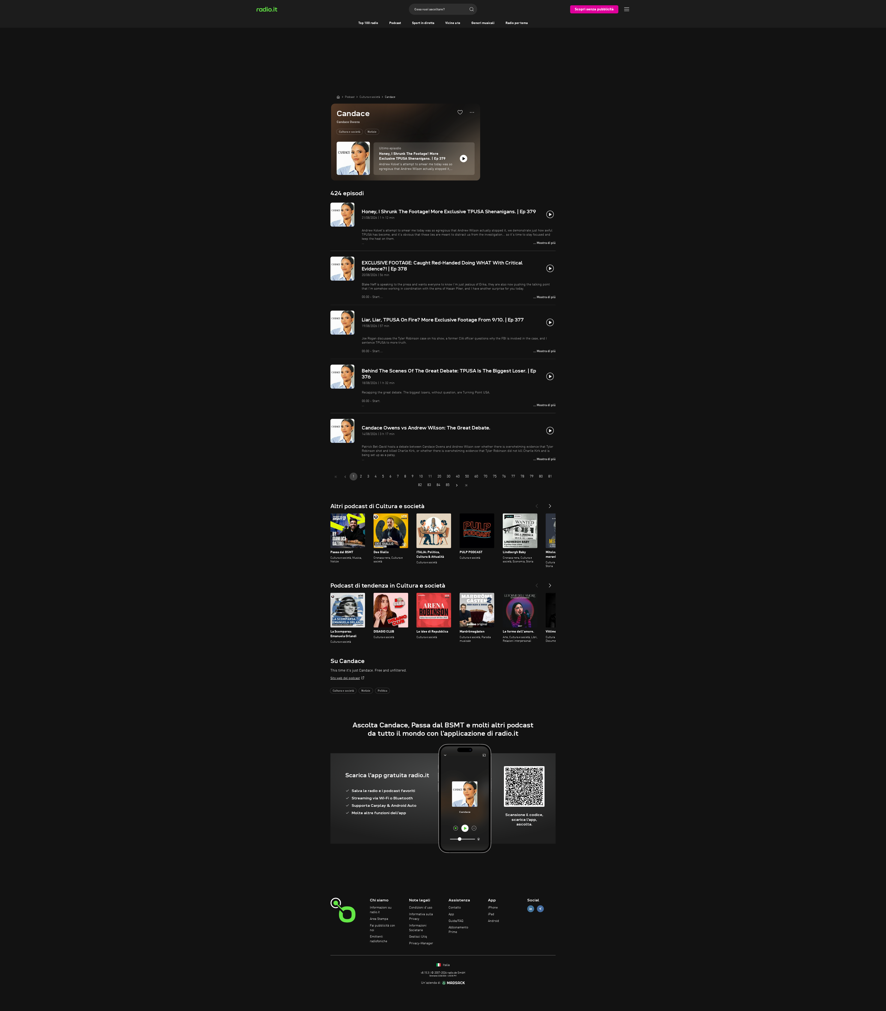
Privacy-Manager (421, 943)
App (451, 914)
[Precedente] (536, 504)
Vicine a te (452, 23)
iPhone (493, 907)
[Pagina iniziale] (338, 97)
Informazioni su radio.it (381, 910)
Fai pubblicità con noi (382, 928)
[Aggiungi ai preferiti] (460, 112)
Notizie (372, 132)
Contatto (455, 907)
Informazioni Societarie (417, 928)
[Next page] (457, 485)
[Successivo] (550, 504)
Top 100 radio (368, 23)
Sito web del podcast (345, 678)
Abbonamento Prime (458, 930)
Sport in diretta (423, 23)
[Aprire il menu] (626, 9)
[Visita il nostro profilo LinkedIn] (531, 908)
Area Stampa (379, 919)
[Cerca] (471, 9)
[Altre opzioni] (472, 112)
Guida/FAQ (456, 921)
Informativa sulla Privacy (421, 917)
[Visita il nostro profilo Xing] (540, 908)
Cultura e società (349, 132)
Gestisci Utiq (418, 936)
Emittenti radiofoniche (378, 939)
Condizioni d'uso (420, 907)
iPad (491, 914)
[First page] (336, 476)
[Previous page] (345, 476)
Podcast (395, 23)
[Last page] (466, 485)
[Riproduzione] (463, 158)
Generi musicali (482, 23)
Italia (446, 965)
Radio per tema (517, 23)
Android (493, 921)
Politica (382, 691)
